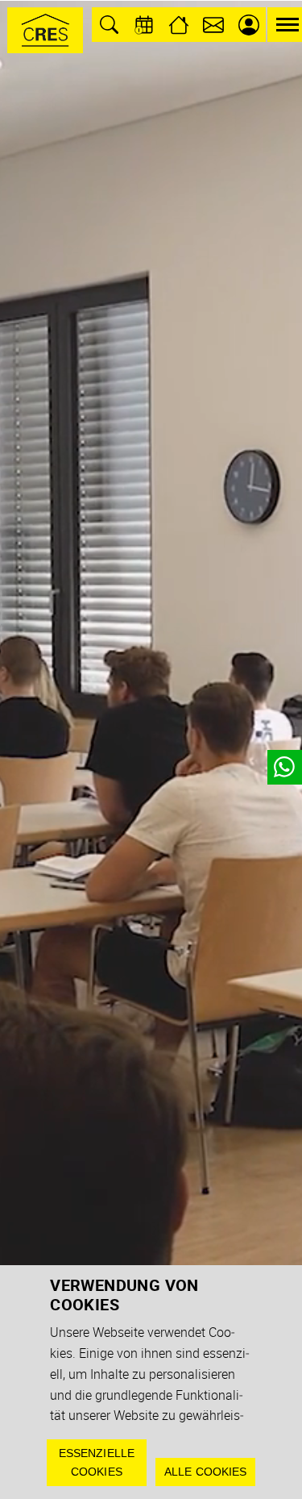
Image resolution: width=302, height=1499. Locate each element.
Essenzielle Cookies (97, 1462)
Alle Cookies (205, 1471)
